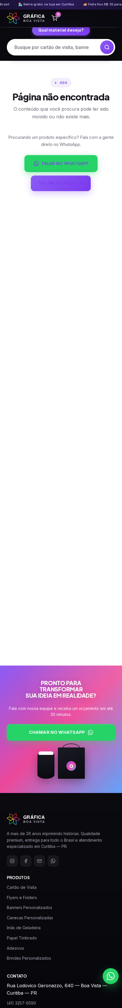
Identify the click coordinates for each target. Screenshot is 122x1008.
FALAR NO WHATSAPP (65, 163)
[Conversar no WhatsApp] (111, 976)
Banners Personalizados (29, 907)
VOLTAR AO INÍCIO (57, 183)
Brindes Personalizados (29, 958)
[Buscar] (107, 47)
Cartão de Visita (22, 887)
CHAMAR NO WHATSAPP (57, 732)
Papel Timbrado (22, 937)
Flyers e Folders (22, 897)
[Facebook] (25, 861)
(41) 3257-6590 (21, 1003)
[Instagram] (12, 861)
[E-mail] (39, 861)
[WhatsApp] (53, 861)
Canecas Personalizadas (30, 917)
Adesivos (15, 948)
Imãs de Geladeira (24, 927)
